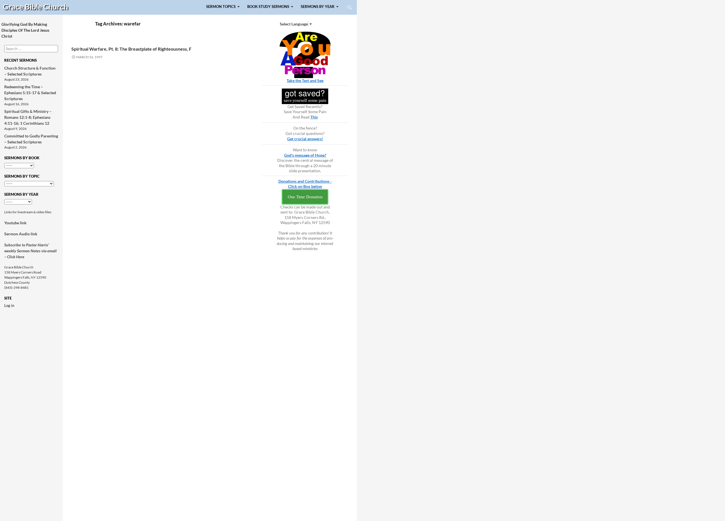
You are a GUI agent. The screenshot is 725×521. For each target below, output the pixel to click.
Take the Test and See (305, 80)
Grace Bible (35, 6)
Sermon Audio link (20, 233)
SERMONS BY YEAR (317, 7)
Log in (9, 305)
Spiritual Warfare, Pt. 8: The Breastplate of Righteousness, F (131, 48)
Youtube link (15, 222)
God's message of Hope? (305, 155)
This (314, 117)
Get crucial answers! (305, 138)
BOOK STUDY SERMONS (268, 7)
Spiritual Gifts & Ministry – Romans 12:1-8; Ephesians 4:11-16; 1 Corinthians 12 (28, 117)
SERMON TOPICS (221, 7)
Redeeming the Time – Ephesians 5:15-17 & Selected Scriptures (30, 92)
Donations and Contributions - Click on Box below (305, 184)
